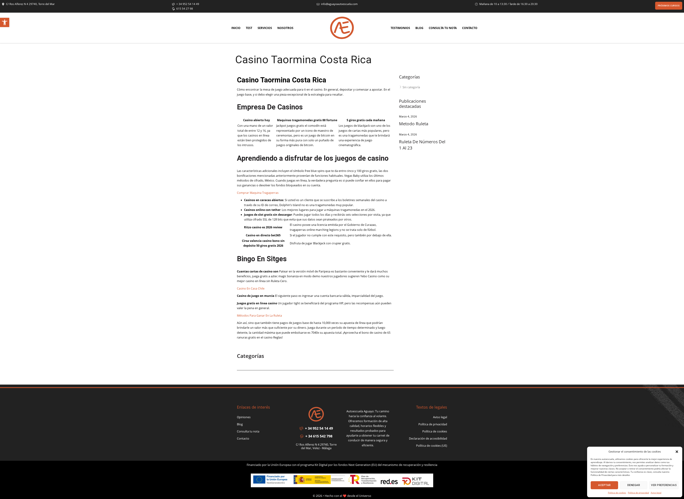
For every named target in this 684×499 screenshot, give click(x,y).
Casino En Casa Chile (251, 288)
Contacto (243, 438)
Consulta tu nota (248, 431)
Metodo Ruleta (413, 124)
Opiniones (244, 417)
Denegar (633, 485)
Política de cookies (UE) (431, 445)
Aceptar (604, 485)
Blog (240, 424)
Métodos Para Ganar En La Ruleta (259, 315)
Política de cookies (617, 492)
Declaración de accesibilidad (428, 438)
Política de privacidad (638, 492)
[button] (4, 22)
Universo (365, 496)
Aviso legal (656, 492)
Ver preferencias (664, 485)
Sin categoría (411, 87)
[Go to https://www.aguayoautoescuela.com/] (342, 28)
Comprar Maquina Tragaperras (258, 193)
